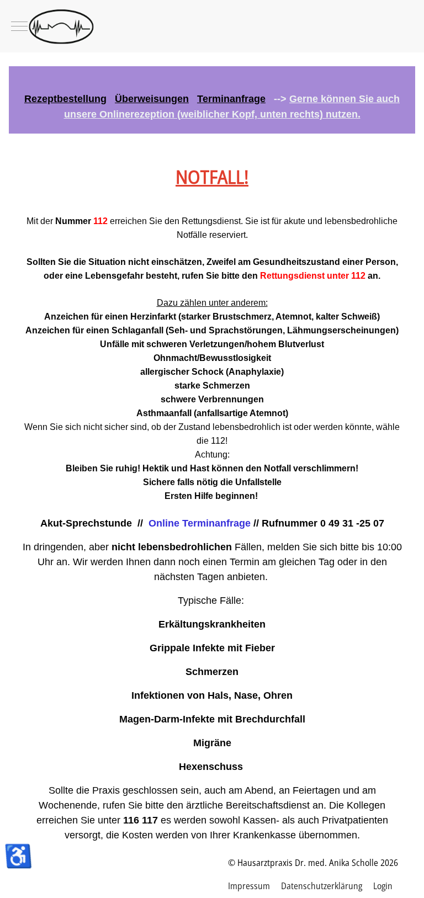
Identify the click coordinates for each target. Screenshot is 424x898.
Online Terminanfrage (200, 523)
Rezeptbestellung (65, 98)
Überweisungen (152, 98)
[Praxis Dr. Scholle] (212, 26)
